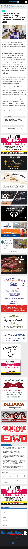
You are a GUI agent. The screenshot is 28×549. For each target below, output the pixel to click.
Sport (4, 522)
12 (3, 477)
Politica (4, 517)
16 (17, 477)
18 (24, 477)
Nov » (5, 482)
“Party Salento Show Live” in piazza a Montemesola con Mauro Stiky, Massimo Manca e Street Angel (14, 448)
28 (10, 480)
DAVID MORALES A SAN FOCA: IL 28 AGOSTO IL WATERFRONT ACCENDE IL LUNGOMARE (13, 452)
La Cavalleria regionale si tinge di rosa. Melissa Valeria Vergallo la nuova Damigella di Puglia (13, 467)
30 (17, 480)
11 (24, 476)
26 (3, 480)
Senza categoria (6, 520)
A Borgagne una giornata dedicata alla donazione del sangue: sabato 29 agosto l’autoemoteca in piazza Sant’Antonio (13, 456)
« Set (3, 482)
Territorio (5, 525)
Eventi (4, 512)
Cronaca (4, 510)
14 (10, 477)
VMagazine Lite (20, 547)
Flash (4, 515)
